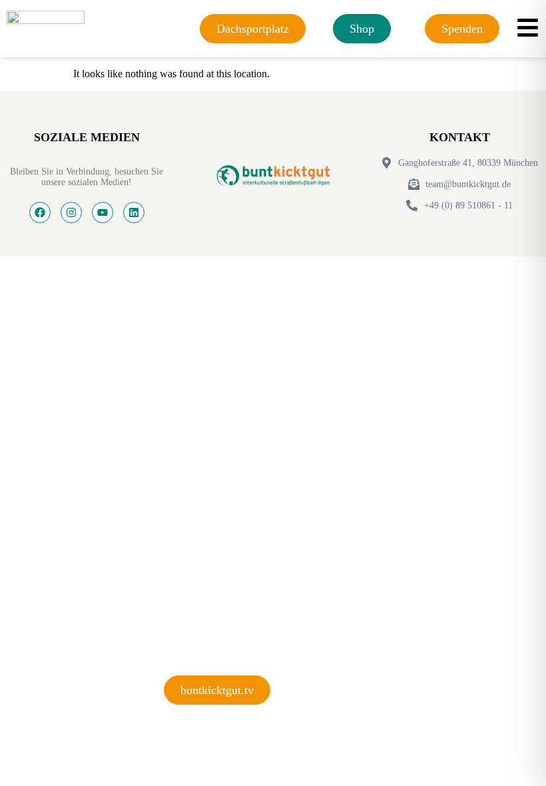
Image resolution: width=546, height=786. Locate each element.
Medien (186, 472)
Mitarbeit (195, 512)
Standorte (197, 552)
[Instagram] (71, 212)
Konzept (190, 432)
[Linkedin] (133, 212)
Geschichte (200, 631)
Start (181, 392)
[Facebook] (40, 212)
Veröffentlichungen (231, 591)
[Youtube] (102, 212)
